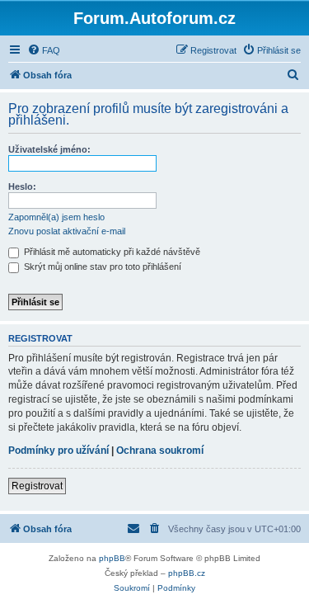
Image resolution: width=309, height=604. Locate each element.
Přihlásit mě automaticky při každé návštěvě (110, 252)
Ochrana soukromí (160, 450)
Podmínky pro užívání (58, 450)
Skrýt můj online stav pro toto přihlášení (101, 266)
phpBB (112, 558)
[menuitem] (43, 50)
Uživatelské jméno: (49, 149)
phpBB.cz (186, 573)
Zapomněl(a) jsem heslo (56, 217)
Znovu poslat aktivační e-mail (66, 231)
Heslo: (22, 186)
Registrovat (37, 486)
